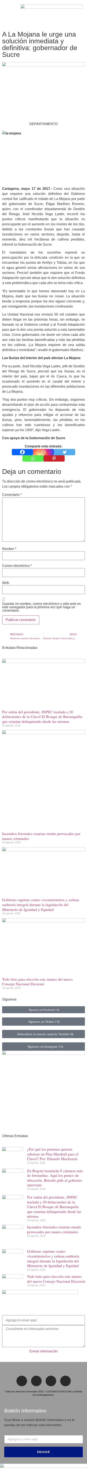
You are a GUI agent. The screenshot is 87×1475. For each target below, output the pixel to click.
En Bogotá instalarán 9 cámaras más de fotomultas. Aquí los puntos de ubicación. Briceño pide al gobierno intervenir (55, 1178)
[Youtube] (65, 1381)
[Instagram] (43, 452)
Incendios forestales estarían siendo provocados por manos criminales (41, 836)
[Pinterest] (54, 458)
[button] (5, 15)
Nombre (9, 549)
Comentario (12, 494)
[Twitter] (64, 452)
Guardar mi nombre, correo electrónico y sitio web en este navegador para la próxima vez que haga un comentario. (41, 607)
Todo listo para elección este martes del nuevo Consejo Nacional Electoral (37, 982)
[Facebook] (22, 452)
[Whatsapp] (33, 458)
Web (5, 583)
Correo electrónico (17, 565)
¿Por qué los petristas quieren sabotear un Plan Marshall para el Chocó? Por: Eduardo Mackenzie (52, 1154)
